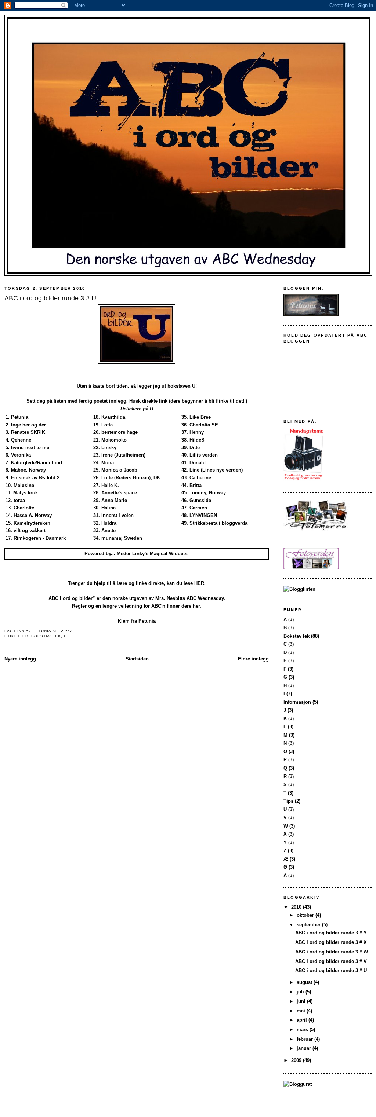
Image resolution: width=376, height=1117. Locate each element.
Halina (108, 507)
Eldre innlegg (253, 659)
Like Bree (200, 417)
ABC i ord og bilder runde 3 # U (331, 970)
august (305, 982)
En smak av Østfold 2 (35, 477)
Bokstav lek (46, 636)
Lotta (107, 425)
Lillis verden (203, 455)
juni (302, 1001)
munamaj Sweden (121, 538)
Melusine (24, 485)
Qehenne (21, 440)
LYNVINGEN (203, 515)
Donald (197, 462)
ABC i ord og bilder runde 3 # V (331, 961)
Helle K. (110, 485)
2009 (297, 1060)
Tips (288, 801)
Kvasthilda (113, 417)
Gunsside (200, 500)
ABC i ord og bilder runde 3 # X (331, 942)
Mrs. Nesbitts (170, 598)
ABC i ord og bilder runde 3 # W (331, 952)
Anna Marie (114, 500)
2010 (297, 907)
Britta (195, 485)
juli (301, 992)
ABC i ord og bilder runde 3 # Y (331, 932)
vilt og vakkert (30, 530)
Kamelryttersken (32, 523)
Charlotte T (26, 507)
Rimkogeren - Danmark (40, 538)
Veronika (21, 455)
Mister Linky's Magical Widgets (152, 553)
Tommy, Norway (207, 492)
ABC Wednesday (205, 598)
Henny (196, 432)
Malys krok (25, 492)
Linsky (108, 447)
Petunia (19, 417)
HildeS (197, 440)
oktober (306, 915)
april (302, 1020)
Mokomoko (114, 440)
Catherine (200, 477)
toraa (19, 500)
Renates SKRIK (28, 432)
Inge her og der (28, 425)
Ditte (194, 447)
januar (304, 1048)
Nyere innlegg (20, 659)
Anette (108, 530)
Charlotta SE (203, 425)
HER (199, 583)
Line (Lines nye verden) (216, 470)
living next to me (30, 447)
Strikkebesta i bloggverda (218, 523)
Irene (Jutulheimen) (123, 455)
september (309, 924)
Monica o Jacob (119, 470)
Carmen (198, 507)
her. (197, 606)
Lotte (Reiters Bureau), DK (130, 477)
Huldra (108, 523)
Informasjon (297, 702)
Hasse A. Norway (33, 515)
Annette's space (119, 492)
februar (305, 1039)
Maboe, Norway (28, 470)
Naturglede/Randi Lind (36, 462)
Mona (107, 462)
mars (303, 1029)
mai (302, 1011)
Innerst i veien (117, 515)
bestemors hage (119, 432)
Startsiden (137, 659)
